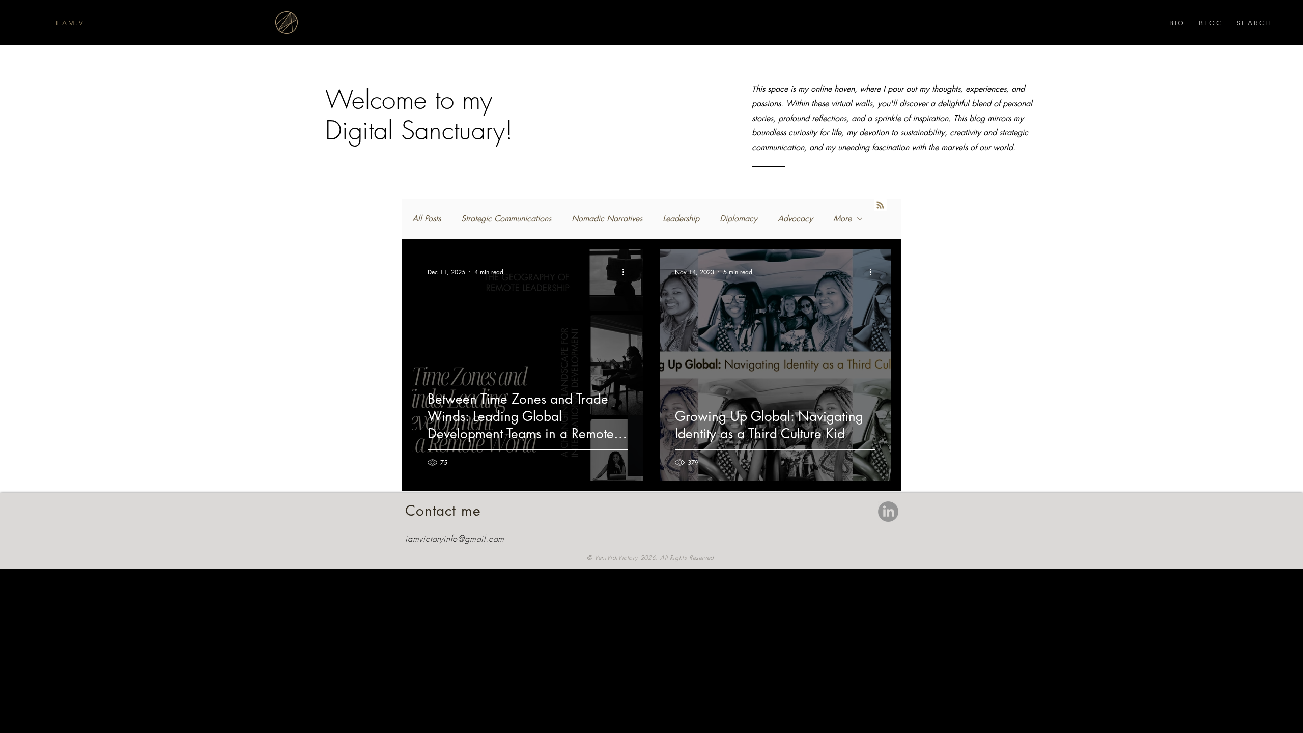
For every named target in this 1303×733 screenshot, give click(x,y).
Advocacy (795, 218)
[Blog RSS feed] (880, 205)
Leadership (681, 218)
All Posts (426, 218)
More (842, 218)
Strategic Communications (506, 218)
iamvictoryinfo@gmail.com (454, 538)
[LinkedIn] (888, 511)
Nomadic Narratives (607, 218)
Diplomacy (738, 218)
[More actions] (626, 272)
